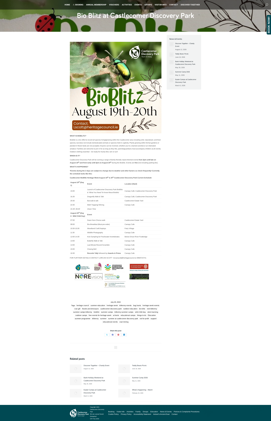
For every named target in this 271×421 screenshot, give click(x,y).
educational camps (128, 315)
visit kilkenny (152, 309)
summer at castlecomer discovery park (123, 319)
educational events (110, 322)
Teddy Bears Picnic (139, 365)
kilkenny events (125, 305)
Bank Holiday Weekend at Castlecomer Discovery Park (94, 379)
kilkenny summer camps (124, 312)
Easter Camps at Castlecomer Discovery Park (95, 391)
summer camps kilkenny (82, 312)
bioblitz (96, 312)
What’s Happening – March (142, 390)
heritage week (112, 305)
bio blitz (142, 309)
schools (116, 315)
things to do (141, 315)
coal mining (123, 322)
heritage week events (151, 305)
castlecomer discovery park (111, 309)
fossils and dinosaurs (90, 309)
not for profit (144, 319)
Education (152, 315)
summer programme (82, 319)
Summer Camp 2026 (140, 378)
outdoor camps (81, 315)
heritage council (83, 305)
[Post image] (76, 369)
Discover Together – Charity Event (96, 365)
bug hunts (137, 305)
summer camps (107, 312)
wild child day (140, 312)
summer (103, 319)
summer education (98, 305)
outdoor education (130, 309)
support (153, 319)
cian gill (77, 309)
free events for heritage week (100, 315)
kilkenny (95, 319)
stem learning (152, 312)
